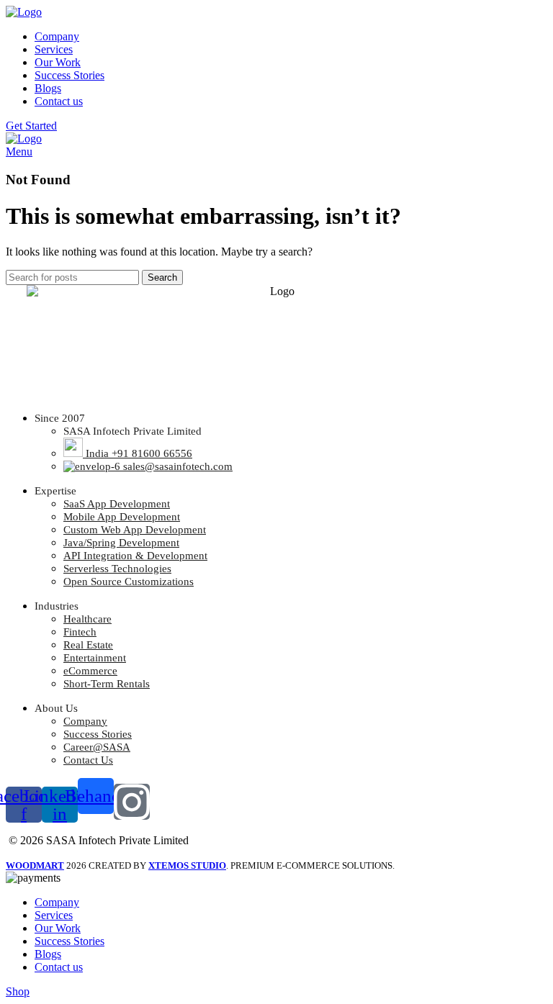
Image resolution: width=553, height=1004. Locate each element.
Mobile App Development (121, 517)
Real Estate (88, 645)
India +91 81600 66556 (137, 453)
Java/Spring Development (121, 542)
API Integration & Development (135, 555)
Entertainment (94, 658)
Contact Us (88, 760)
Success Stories (97, 734)
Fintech (79, 632)
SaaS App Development (116, 504)
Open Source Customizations (128, 581)
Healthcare (87, 619)
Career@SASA (96, 747)
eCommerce (90, 671)
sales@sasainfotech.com (176, 466)
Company (85, 721)
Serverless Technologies (117, 568)
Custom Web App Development (134, 529)
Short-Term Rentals (106, 683)
